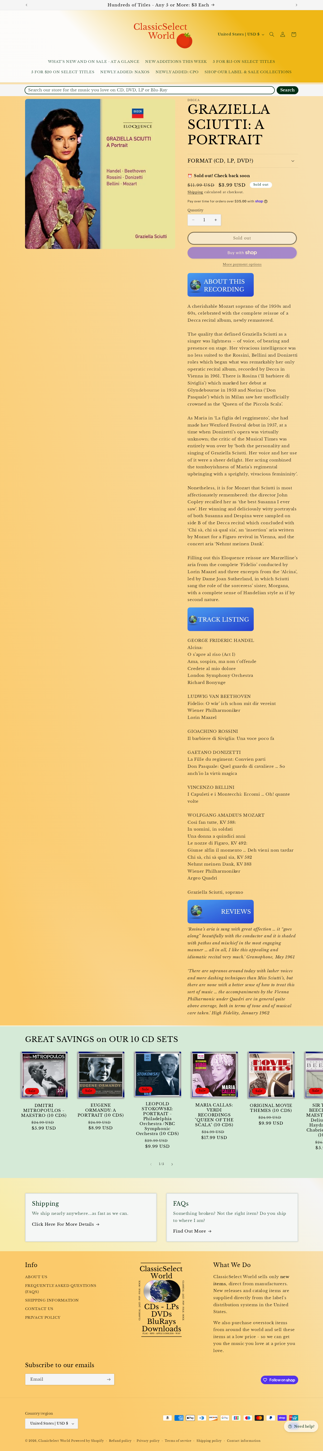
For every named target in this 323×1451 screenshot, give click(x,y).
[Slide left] (151, 1164)
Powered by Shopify (87, 1440)
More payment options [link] (242, 264)
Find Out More (189, 1231)
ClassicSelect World (54, 1440)
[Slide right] (172, 1164)
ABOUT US (36, 1277)
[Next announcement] (296, 5)
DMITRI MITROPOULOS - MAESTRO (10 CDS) (43, 1110)
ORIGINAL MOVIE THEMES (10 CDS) (271, 1108)
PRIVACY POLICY (43, 1317)
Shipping (195, 192)
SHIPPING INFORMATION (52, 1300)
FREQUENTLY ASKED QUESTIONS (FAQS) (60, 1289)
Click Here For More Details (63, 1224)
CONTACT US (39, 1309)
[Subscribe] (108, 1379)
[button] (271, 34)
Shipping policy (209, 1440)
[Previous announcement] (26, 5)
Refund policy (120, 1440)
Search (287, 90)
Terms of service (178, 1440)
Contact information (244, 1440)
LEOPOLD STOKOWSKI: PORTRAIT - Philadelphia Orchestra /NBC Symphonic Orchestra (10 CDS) (157, 1118)
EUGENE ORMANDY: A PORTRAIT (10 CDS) (101, 1110)
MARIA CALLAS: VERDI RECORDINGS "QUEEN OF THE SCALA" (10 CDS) (214, 1115)
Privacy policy (148, 1440)
